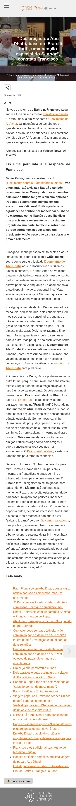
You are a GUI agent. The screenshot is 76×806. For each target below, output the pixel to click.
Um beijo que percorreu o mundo (34, 668)
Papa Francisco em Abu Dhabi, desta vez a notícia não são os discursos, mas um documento (41, 593)
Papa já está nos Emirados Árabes (35, 691)
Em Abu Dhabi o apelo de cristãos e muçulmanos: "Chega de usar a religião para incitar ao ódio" (42, 738)
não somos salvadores (54, 520)
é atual (40, 451)
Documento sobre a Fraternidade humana (34, 182)
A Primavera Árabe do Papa (31, 616)
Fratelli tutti (25, 399)
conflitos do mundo (55, 114)
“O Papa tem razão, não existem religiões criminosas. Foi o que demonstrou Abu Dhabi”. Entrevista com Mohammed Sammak (42, 607)
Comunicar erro (18, 780)
